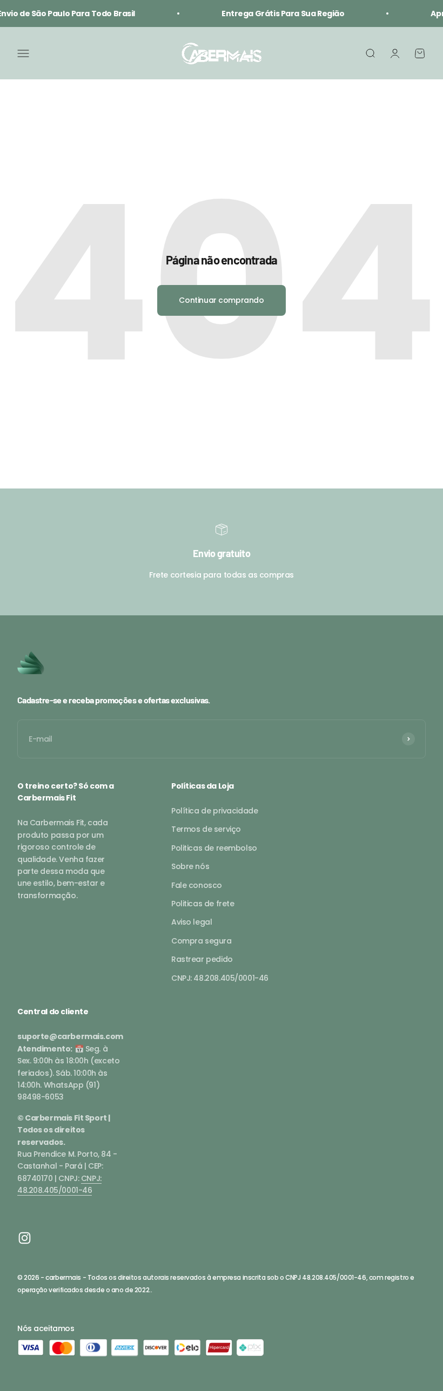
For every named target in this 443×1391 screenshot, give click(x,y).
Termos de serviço (206, 829)
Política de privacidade (214, 810)
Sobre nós (190, 866)
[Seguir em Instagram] (24, 1238)
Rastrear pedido (202, 959)
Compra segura (201, 940)
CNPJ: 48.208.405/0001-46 (220, 978)
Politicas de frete (202, 903)
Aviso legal (191, 922)
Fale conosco (196, 885)
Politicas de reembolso (214, 848)
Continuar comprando (221, 300)
